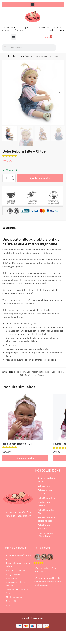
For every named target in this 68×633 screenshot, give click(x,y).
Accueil (5, 56)
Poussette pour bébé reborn (45, 534)
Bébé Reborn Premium (44, 527)
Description (9, 227)
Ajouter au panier (40, 178)
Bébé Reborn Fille (47, 497)
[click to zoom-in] (34, 92)
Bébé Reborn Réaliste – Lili (17, 443)
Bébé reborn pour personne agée (46, 519)
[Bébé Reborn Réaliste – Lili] (25, 417)
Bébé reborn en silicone (45, 492)
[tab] (32, 228)
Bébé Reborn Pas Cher (35, 375)
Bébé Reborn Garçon (44, 504)
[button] (32, 4)
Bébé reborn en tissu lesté (22, 56)
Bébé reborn (20, 371)
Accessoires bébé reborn (46, 480)
